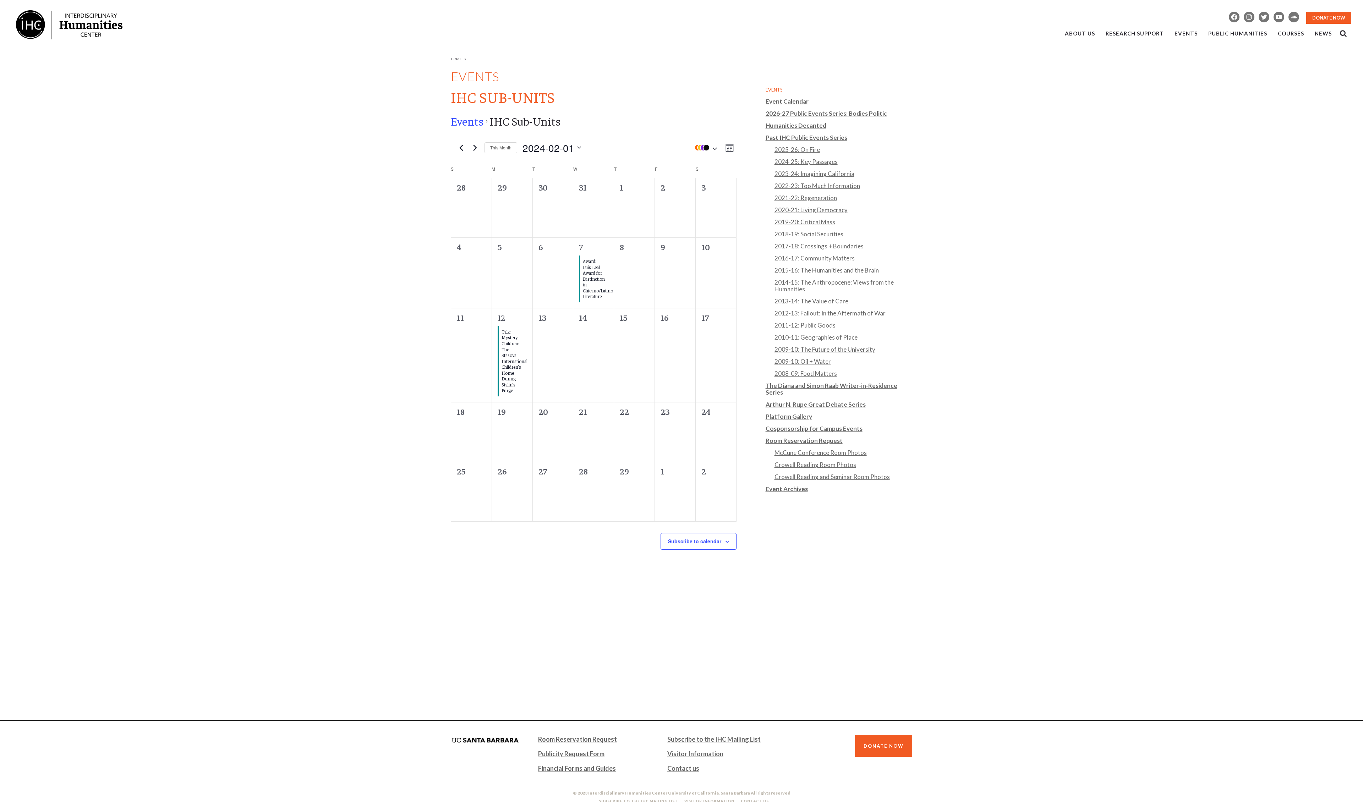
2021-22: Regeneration (805, 198)
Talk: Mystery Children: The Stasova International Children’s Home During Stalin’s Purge (514, 361)
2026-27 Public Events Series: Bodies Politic (826, 113)
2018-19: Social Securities (808, 234)
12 (501, 317)
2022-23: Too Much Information (817, 185)
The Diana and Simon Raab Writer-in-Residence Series (831, 389)
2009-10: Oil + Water (802, 361)
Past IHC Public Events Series (806, 137)
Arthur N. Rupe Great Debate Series (816, 404)
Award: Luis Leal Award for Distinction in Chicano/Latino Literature (598, 278)
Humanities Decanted (796, 125)
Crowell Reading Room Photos (815, 464)
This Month (500, 147)
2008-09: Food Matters (805, 373)
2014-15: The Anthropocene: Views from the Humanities (834, 286)
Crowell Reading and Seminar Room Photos (832, 476)
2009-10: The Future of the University (824, 349)
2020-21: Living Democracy (811, 210)
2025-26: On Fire (797, 149)
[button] (704, 147)
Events (467, 121)
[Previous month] (461, 147)
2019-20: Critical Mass (804, 222)
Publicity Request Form (571, 754)
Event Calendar (787, 101)
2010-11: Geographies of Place (816, 337)
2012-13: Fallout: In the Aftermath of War (830, 313)
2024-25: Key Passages (806, 161)
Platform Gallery (789, 416)
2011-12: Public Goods (805, 325)
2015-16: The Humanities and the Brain (826, 270)
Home (456, 59)
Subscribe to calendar (694, 541)
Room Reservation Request (804, 440)
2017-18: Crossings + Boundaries (819, 246)
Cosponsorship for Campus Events (814, 428)
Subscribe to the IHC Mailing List (714, 739)
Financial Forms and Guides (577, 768)
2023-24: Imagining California (814, 173)
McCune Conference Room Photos (820, 452)
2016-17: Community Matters (814, 258)
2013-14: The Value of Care (811, 301)
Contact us (683, 768)
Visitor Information (695, 754)
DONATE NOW (1328, 18)
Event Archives (787, 489)
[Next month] (475, 147)
